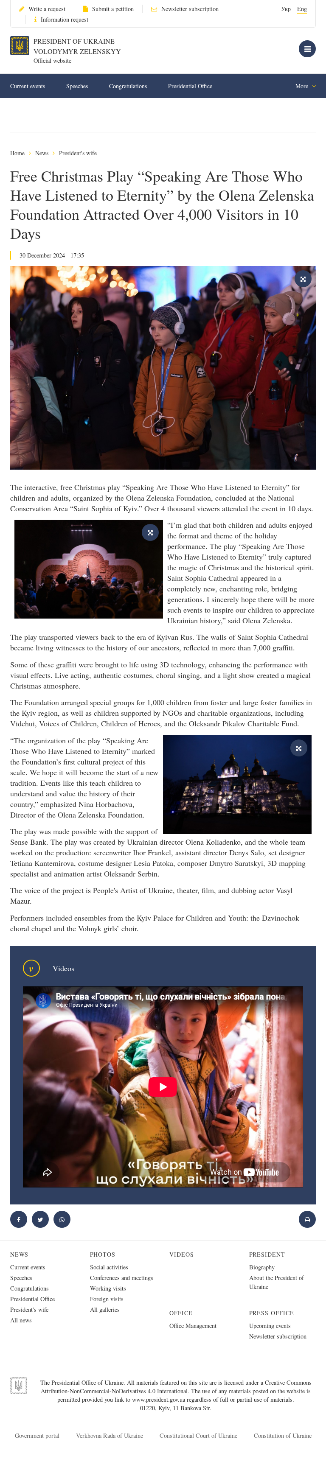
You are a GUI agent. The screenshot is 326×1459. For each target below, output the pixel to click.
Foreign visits (107, 1299)
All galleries (105, 1309)
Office (181, 1313)
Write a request (46, 9)
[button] (40, 1219)
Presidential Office (190, 86)
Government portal (37, 1435)
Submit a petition (113, 9)
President (267, 1254)
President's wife (78, 153)
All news (21, 1320)
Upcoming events (270, 1326)
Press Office (272, 1313)
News (41, 153)
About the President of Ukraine (276, 1282)
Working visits (108, 1288)
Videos (181, 1254)
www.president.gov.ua (159, 1399)
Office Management (192, 1326)
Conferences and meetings (121, 1278)
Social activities (109, 1267)
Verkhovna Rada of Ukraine (109, 1435)
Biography (262, 1267)
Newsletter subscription (190, 9)
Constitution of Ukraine (283, 1435)
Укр (286, 9)
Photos (103, 1254)
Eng (302, 9)
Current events (27, 86)
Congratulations (128, 86)
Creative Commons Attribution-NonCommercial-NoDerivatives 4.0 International (176, 1386)
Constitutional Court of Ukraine (198, 1435)
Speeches (77, 86)
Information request (64, 19)
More (302, 86)
